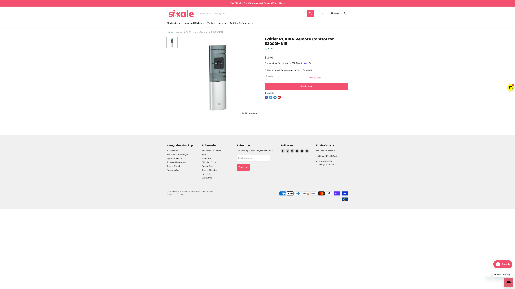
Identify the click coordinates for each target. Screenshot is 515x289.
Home (170, 32)
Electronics (173, 23)
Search (205, 154)
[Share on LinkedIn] (275, 97)
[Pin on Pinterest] (279, 97)
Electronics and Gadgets (178, 154)
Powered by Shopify (175, 194)
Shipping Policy (209, 162)
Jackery (222, 23)
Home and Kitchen (193, 23)
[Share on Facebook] (266, 97)
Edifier (271, 48)
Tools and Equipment (176, 162)
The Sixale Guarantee (211, 150)
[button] (322, 13)
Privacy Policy (208, 174)
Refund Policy (208, 166)
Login (337, 13)
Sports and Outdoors (176, 158)
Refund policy (173, 170)
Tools (210, 23)
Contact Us (207, 177)
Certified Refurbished (241, 23)
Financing (206, 158)
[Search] (310, 13)
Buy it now (306, 86)
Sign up (243, 167)
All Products (172, 150)
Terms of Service (174, 166)
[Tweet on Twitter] (270, 97)
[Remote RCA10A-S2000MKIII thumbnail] (172, 42)
